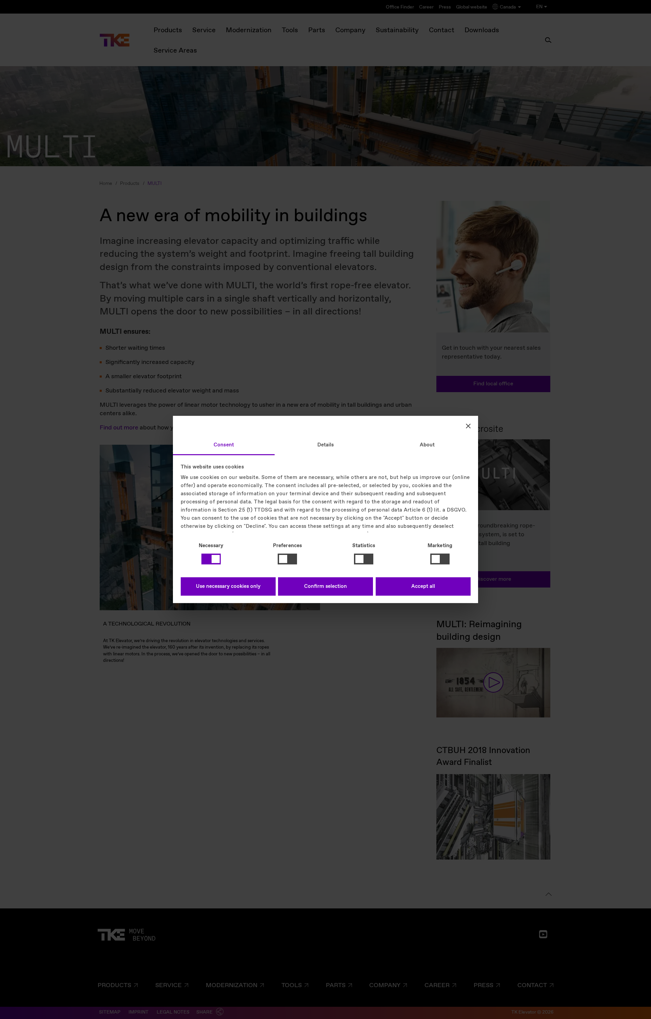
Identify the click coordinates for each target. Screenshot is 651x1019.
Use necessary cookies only (228, 586)
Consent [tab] (224, 445)
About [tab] (427, 445)
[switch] (287, 559)
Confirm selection (325, 586)
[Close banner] (468, 425)
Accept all (423, 586)
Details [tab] (325, 445)
